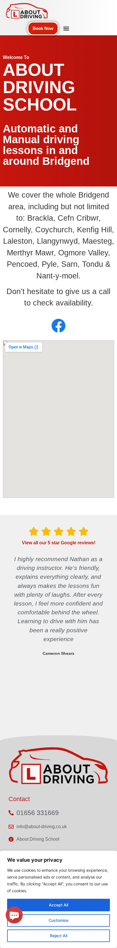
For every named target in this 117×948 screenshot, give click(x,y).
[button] (66, 28)
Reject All (58, 935)
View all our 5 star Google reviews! (58, 542)
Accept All (58, 904)
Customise (58, 920)
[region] (58, 899)
